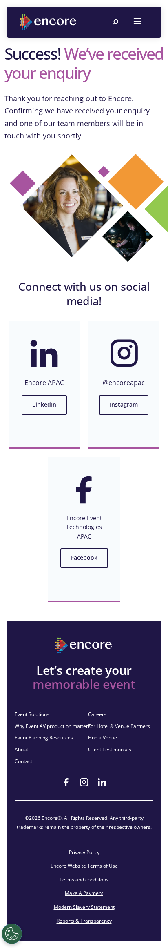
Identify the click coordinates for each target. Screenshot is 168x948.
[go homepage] (49, 22)
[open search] (115, 22)
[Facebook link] (66, 782)
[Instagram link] (84, 782)
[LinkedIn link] (102, 782)
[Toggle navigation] (137, 22)
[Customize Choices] (12, 934)
